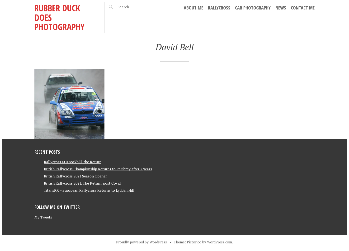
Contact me (303, 8)
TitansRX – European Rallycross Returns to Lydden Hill (89, 190)
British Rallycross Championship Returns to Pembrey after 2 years (98, 169)
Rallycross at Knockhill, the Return (72, 161)
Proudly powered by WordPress (141, 242)
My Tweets (43, 217)
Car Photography (253, 8)
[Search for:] (137, 7)
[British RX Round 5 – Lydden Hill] (69, 104)
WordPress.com (219, 242)
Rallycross (219, 8)
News (280, 8)
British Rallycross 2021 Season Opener (75, 176)
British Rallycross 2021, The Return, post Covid (82, 183)
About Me (193, 8)
